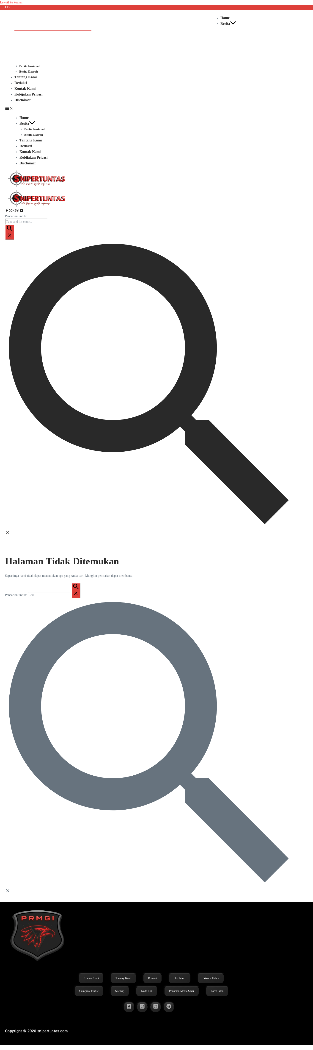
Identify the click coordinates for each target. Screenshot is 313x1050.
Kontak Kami (25, 88)
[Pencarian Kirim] (9, 232)
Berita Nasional (29, 66)
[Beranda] (37, 206)
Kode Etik (146, 991)
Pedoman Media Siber (181, 991)
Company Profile (89, 991)
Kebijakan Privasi (28, 94)
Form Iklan (217, 991)
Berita (225, 23)
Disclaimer (22, 100)
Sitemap (119, 991)
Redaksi (20, 83)
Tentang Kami (25, 77)
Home (225, 18)
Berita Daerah (28, 71)
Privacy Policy (211, 978)
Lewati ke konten (11, 2)
